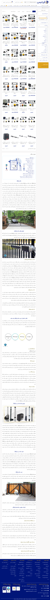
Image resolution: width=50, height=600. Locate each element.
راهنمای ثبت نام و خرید (13, 563)
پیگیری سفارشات (16, 5)
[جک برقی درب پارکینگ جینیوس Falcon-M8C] (6, 120)
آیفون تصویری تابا (45, 562)
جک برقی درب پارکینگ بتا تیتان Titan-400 (23, 92)
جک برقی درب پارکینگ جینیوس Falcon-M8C (6, 126)
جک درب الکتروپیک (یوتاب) (29, 569)
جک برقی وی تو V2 (28, 564)
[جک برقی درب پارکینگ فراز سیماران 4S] (32, 18)
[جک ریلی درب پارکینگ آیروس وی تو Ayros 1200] (32, 86)
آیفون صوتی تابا (37, 564)
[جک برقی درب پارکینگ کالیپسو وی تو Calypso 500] (6, 53)
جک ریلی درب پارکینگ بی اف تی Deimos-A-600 (6, 143)
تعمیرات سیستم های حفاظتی (21, 580)
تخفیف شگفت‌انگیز (33, 5)
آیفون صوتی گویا (37, 573)
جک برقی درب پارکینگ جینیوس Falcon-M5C (14, 126)
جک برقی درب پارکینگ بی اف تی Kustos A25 (14, 143)
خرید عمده (20, 5)
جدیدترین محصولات (28, 11)
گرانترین (19, 11)
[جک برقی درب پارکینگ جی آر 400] (6, 86)
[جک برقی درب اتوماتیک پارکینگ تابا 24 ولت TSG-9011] (15, 18)
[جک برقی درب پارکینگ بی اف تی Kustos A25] (15, 136)
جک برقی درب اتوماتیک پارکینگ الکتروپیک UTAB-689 (6, 42)
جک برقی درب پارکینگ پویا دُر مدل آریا (32, 109)
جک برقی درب (30, 560)
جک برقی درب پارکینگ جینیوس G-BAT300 (31, 126)
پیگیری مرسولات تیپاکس (13, 575)
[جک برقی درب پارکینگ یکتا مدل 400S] (23, 36)
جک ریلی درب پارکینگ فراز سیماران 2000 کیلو (6, 76)
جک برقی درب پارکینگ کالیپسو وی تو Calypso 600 (31, 76)
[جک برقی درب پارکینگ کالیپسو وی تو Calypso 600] (32, 69)
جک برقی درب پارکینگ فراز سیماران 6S (31, 59)
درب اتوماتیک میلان (28, 575)
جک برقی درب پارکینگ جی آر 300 (15, 92)
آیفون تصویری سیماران (46, 569)
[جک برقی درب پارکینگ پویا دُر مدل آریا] (32, 103)
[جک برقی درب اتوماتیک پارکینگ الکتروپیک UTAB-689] (6, 36)
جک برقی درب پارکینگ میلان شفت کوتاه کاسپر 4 (31, 42)
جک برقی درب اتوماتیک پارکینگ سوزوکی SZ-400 (14, 42)
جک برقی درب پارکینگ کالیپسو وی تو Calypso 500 (6, 59)
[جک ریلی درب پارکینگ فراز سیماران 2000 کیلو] (6, 69)
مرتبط (34, 11)
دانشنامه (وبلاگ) (26, 5)
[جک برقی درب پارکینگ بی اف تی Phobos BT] (23, 136)
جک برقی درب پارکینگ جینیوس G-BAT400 (23, 126)
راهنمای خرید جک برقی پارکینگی (21, 569)
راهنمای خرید (10, 5)
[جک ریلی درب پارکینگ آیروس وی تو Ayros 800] (15, 69)
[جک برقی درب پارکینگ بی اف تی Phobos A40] (32, 136)
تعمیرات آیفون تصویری (21, 576)
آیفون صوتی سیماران (38, 571)
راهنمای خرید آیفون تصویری (21, 565)
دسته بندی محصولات (44, 5)
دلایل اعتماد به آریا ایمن (5, 563)
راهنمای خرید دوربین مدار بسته (21, 572)
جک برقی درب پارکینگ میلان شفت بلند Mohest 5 (14, 59)
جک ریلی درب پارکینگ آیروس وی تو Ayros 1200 (31, 92)
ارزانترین (23, 11)
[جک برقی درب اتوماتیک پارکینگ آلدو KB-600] (15, 103)
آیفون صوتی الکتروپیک (38, 567)
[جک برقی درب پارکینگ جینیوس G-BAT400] (23, 120)
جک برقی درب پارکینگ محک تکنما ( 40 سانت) (23, 59)
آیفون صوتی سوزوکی (38, 576)
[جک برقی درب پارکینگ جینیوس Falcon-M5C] (15, 120)
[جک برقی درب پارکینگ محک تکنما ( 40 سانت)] (23, 53)
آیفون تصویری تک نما (45, 578)
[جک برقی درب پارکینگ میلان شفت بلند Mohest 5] (15, 53)
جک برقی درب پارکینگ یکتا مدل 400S (23, 42)
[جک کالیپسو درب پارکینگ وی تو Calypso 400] (23, 18)
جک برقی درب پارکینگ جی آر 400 (6, 92)
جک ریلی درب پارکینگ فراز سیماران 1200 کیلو (6, 109)
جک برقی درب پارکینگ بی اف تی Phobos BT (23, 143)
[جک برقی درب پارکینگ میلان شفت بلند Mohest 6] (23, 69)
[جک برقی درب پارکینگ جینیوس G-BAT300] (32, 120)
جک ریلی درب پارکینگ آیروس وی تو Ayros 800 (14, 76)
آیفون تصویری (46, 560)
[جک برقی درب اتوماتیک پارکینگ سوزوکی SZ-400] (15, 36)
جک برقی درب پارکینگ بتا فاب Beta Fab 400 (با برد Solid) (23, 110)
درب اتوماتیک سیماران (30, 573)
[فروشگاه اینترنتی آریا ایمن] (42, 2)
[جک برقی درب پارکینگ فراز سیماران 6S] (32, 53)
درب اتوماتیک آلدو (28, 562)
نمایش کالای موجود (13, 11)
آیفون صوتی (38, 560)
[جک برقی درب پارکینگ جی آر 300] (15, 86)
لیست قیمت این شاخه (44, 66)
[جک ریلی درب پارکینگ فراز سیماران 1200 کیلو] (6, 103)
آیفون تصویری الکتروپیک (46, 565)
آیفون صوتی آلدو (37, 562)
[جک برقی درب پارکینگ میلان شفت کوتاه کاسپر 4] (32, 36)
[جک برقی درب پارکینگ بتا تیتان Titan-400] (23, 86)
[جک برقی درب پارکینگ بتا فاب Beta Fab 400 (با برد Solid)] (23, 103)
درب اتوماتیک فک (28, 566)
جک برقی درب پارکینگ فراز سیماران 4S (31, 24)
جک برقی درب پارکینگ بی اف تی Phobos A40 (31, 143)
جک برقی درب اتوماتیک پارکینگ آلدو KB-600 (14, 109)
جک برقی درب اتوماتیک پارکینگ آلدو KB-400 (6, 24)
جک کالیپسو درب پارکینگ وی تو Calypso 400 (23, 24)
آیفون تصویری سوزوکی (46, 572)
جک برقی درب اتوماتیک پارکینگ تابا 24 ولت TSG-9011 (14, 25)
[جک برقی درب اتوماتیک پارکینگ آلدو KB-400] (6, 18)
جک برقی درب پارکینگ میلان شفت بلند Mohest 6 (23, 76)
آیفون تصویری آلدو (45, 575)
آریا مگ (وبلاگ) (21, 562)
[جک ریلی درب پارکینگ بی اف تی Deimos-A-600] (6, 136)
